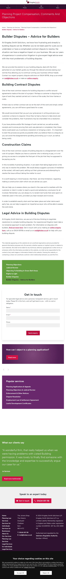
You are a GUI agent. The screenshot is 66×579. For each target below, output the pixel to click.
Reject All (46, 573)
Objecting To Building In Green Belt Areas (22, 271)
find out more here (16, 228)
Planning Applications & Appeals (18, 387)
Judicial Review (12, 268)
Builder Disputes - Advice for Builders (13, 29)
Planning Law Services (13, 27)
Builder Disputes (12, 277)
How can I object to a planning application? (27, 349)
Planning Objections (13, 265)
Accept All (20, 573)
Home (4, 27)
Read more (12, 357)
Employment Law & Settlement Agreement (22, 400)
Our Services (6, 536)
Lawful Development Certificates (18, 403)
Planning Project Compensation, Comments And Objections (38, 27)
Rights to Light (11, 274)
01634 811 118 (43, 500)
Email (8, 315)
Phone (8, 322)
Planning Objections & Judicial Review (20, 390)
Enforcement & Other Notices (17, 393)
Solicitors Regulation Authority (46, 536)
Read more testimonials (12, 479)
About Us (5, 533)
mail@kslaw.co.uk (11, 78)
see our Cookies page (50, 566)
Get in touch (24, 501)
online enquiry (32, 78)
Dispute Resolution (13, 397)
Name (8, 307)
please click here (29, 567)
